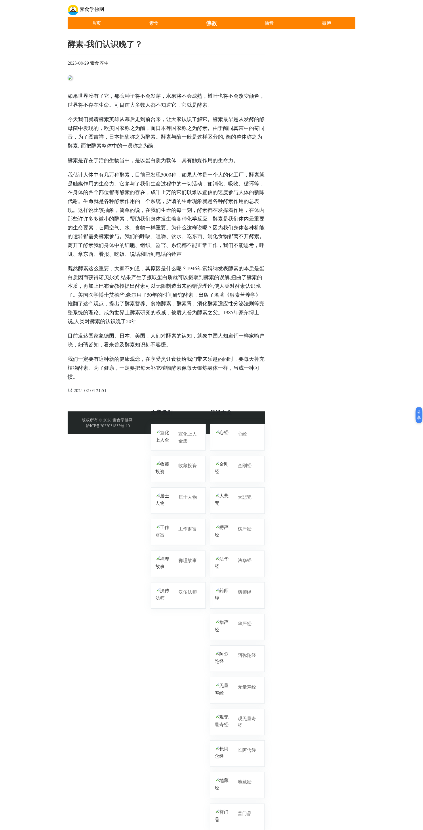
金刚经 (244, 465)
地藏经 (244, 782)
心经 (242, 434)
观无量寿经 (247, 721)
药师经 (244, 592)
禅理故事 (187, 560)
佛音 (269, 23)
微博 (326, 23)
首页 (96, 23)
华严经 (244, 623)
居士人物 (187, 497)
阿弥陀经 (247, 655)
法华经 (244, 560)
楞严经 (244, 529)
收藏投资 (187, 465)
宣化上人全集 (187, 437)
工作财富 (187, 529)
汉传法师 (187, 592)
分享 (419, 415)
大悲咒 (244, 497)
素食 (154, 23)
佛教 (211, 23)
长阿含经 (247, 750)
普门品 (244, 813)
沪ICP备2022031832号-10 (108, 425)
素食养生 (99, 63)
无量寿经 (247, 687)
